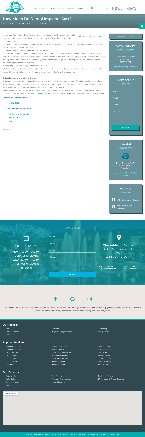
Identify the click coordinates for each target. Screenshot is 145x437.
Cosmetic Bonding (13, 346)
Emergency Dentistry (60, 346)
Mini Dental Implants (60, 355)
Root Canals (102, 352)
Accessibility (102, 329)
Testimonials (11, 376)
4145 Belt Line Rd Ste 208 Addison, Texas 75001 (18, 117)
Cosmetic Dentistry (13, 349)
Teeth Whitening (104, 358)
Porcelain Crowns (58, 361)
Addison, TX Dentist (10, 24)
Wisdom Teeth (103, 365)
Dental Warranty (12, 382)
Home (37, 8)
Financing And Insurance (61, 379)
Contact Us (83, 8)
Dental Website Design (60, 434)
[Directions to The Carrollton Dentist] (119, 237)
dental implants (21, 90)
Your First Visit (57, 376)
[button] (92, 8)
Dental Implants (12, 358)
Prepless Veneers (104, 346)
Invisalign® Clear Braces (61, 352)
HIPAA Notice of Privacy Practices (110, 379)
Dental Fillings (11, 355)
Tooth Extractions (104, 361)
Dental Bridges (12, 352)
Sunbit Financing (58, 382)
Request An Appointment (62, 332)
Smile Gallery (11, 379)
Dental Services (12, 361)
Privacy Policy (103, 332)
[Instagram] (89, 299)
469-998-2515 (13, 103)
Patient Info (73, 8)
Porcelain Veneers (59, 365)
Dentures (9, 365)
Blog (8, 385)
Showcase (63, 8)
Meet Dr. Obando (12, 332)
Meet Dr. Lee (11, 335)
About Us (45, 8)
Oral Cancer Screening (60, 358)
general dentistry (44, 93)
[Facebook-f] (55, 299)
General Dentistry (58, 349)
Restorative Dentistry (105, 349)
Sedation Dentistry (104, 355)
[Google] (72, 299)
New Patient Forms (105, 376)
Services (54, 8)
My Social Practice (81, 434)
